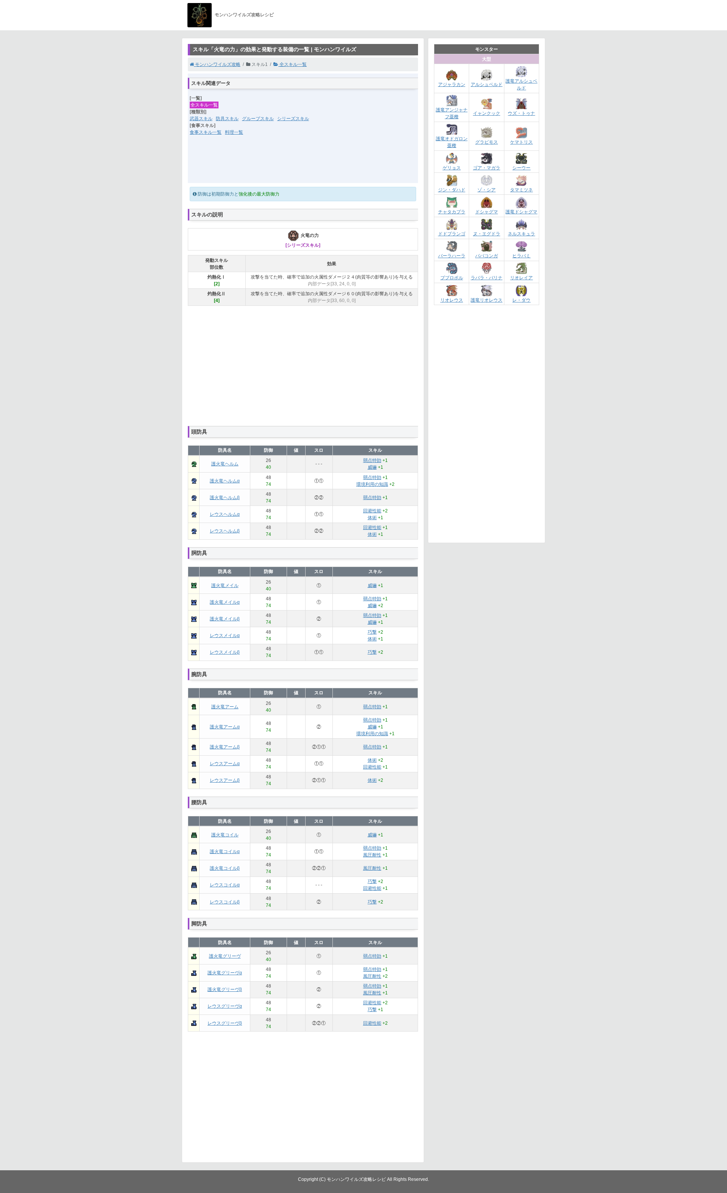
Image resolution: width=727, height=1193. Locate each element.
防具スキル (227, 118)
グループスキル (258, 118)
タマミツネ (521, 190)
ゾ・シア (486, 190)
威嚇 (372, 467)
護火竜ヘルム (225, 464)
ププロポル (451, 277)
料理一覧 (234, 132)
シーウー (521, 168)
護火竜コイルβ (225, 868)
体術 (372, 517)
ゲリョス (452, 168)
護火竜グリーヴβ (224, 989)
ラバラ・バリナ (486, 277)
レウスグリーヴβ (224, 1023)
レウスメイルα (225, 635)
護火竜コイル (225, 835)
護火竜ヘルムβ (225, 497)
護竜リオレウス (486, 300)
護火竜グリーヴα (224, 972)
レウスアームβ (225, 780)
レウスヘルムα (225, 514)
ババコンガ (486, 255)
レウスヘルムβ (225, 531)
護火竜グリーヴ (225, 956)
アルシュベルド (486, 84)
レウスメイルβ (225, 652)
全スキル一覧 (292, 64)
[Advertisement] (303, 164)
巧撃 (372, 632)
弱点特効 (372, 460)
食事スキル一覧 (206, 132)
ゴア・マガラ (486, 168)
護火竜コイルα (225, 851)
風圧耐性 (372, 855)
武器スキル (201, 118)
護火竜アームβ (225, 747)
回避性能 (372, 511)
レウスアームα (225, 763)
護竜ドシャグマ (521, 211)
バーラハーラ (451, 255)
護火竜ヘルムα (225, 481)
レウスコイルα (225, 885)
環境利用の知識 (372, 484)
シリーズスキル (293, 118)
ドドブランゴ (451, 233)
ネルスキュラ (521, 233)
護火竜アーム (225, 706)
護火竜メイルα (225, 602)
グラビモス (486, 142)
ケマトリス (521, 142)
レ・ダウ (521, 300)
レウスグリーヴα (224, 1006)
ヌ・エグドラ (486, 233)
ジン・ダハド (451, 190)
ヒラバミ (521, 255)
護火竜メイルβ (225, 619)
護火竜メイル (225, 585)
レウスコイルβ (225, 902)
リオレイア (521, 277)
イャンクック (486, 113)
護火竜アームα (225, 727)
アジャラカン (451, 84)
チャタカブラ (451, 211)
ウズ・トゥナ (521, 113)
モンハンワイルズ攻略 (217, 64)
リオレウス (451, 300)
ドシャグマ (486, 211)
